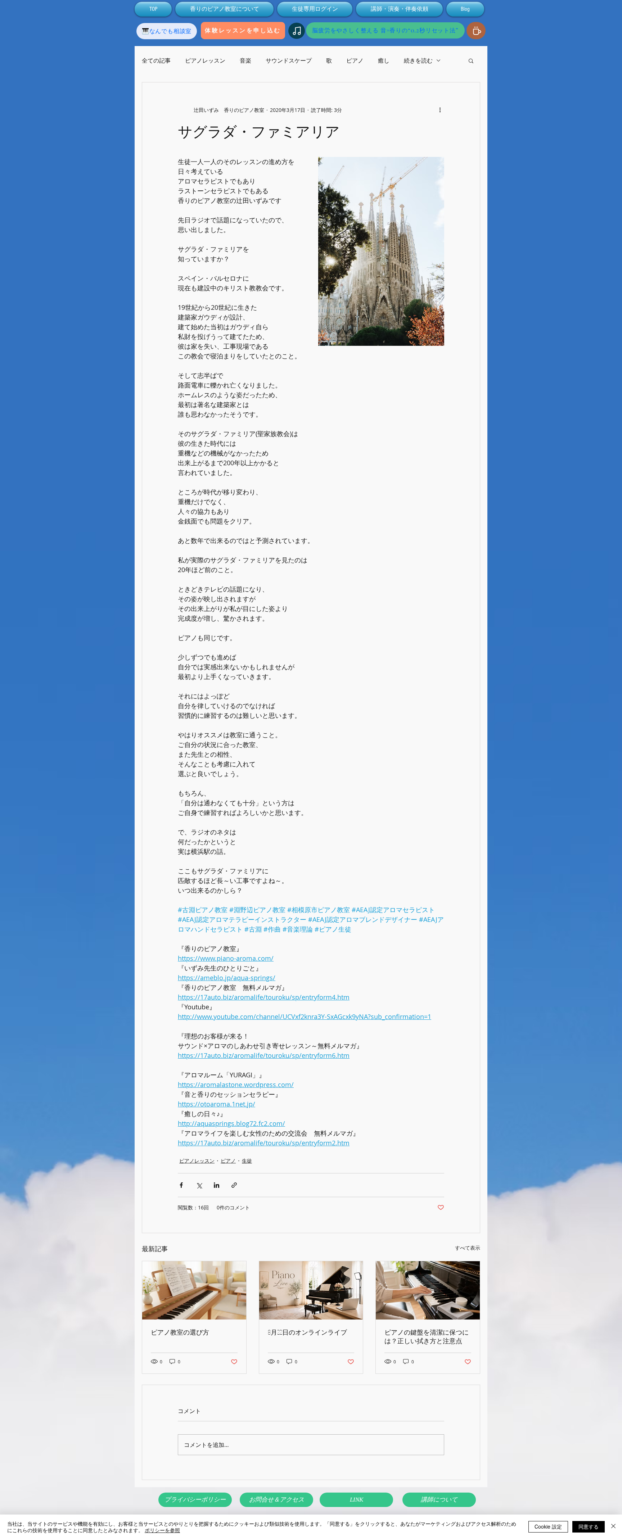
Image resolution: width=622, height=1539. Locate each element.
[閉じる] (613, 1526)
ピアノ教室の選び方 (180, 1332)
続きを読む (418, 60)
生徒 (247, 1160)
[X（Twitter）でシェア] (198, 1185)
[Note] (296, 31)
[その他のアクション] (440, 109)
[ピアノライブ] (311, 1290)
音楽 (245, 60)
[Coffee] (476, 30)
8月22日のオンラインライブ (307, 1332)
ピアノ (355, 60)
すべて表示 (467, 1247)
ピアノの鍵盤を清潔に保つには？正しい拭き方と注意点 (426, 1336)
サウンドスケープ (289, 60)
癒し (383, 60)
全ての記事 (156, 60)
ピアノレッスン (205, 60)
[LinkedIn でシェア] (216, 1185)
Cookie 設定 (548, 1526)
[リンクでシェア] (234, 1185)
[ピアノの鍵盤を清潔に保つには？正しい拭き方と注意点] (428, 1290)
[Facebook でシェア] (181, 1185)
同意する (588, 1526)
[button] (471, 60)
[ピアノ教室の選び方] (194, 1290)
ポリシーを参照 (162, 1530)
